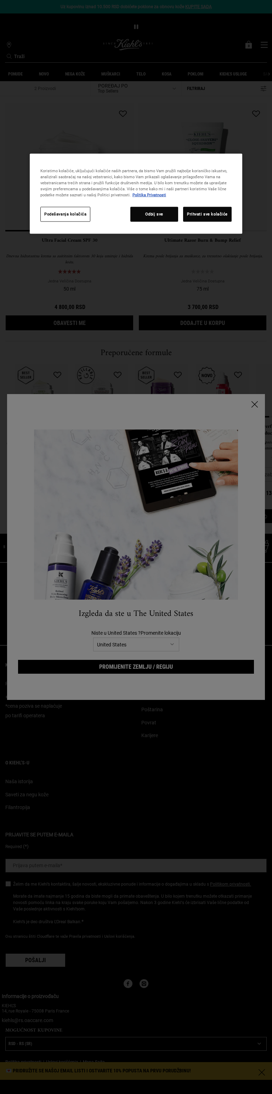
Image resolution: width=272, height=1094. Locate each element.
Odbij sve (154, 214)
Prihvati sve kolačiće (207, 214)
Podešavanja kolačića (65, 214)
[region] (136, 194)
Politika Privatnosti (149, 194)
